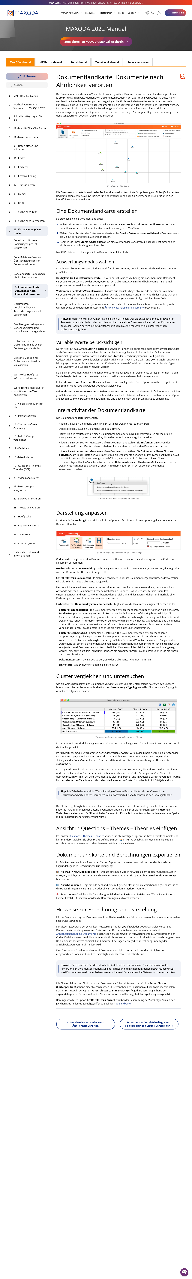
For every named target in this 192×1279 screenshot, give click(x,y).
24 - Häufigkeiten (23, 516)
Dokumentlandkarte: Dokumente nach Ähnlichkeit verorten (27, 290)
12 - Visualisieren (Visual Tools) (28, 231)
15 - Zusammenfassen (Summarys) (26, 426)
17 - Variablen (21, 448)
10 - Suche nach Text (25, 212)
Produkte (89, 12)
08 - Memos (20, 194)
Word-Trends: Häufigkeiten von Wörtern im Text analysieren (29, 391)
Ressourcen (106, 12)
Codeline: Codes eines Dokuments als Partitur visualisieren (27, 361)
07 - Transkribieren (24, 185)
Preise (121, 12)
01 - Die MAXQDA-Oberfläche (30, 128)
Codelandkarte (122, 1003)
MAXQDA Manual (20, 62)
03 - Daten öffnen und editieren (26, 147)
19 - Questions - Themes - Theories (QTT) (28, 467)
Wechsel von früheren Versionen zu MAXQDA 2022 (29, 106)
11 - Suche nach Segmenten (29, 221)
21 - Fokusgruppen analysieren (24, 488)
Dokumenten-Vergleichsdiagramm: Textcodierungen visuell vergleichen (27, 309)
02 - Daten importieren (26, 137)
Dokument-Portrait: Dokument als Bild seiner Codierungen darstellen (28, 344)
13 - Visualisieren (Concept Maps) (28, 405)
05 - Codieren (21, 167)
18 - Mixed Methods (25, 457)
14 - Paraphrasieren (25, 416)
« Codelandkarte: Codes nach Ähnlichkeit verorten (85, 1024)
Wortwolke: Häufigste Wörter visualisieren (26, 376)
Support (132, 12)
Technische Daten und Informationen (26, 553)
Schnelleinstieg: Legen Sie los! (28, 118)
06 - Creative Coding (25, 176)
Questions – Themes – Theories (86, 836)
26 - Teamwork (22, 534)
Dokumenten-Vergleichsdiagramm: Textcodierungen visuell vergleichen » (149, 1024)
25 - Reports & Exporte (26, 525)
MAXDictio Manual (50, 62)
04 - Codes (19, 158)
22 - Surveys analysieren (27, 498)
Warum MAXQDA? (70, 12)
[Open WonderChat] (184, 1272)
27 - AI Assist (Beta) (24, 543)
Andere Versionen (138, 62)
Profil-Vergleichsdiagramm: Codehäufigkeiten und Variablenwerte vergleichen (29, 328)
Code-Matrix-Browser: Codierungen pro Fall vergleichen (26, 244)
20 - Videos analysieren (26, 478)
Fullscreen (29, 76)
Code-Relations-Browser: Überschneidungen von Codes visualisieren (28, 261)
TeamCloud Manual (107, 62)
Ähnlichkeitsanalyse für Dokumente (125, 307)
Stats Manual (79, 62)
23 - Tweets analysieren (27, 507)
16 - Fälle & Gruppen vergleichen (25, 437)
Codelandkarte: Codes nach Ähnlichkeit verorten (29, 275)
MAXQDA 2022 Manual (26, 96)
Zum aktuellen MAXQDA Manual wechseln (94, 42)
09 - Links (19, 203)
